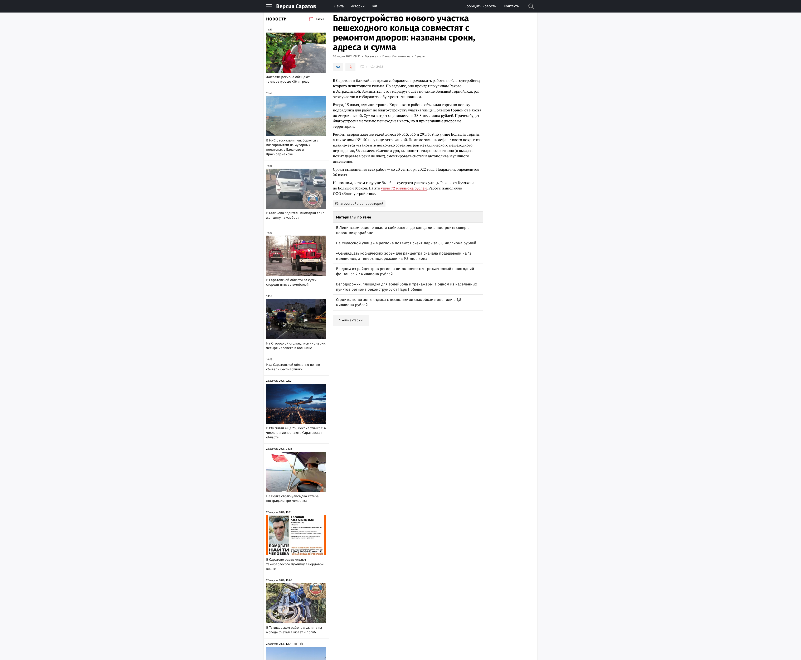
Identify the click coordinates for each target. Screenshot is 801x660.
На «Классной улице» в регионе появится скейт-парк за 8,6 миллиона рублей (406, 243)
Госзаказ (371, 56)
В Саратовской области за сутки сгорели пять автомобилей (291, 282)
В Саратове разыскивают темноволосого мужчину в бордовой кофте (295, 564)
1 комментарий (351, 320)
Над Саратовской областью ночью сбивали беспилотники (293, 367)
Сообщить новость (480, 6)
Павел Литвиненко (396, 56)
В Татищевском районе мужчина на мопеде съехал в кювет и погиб (294, 630)
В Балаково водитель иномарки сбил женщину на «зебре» (295, 215)
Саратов (296, 6)
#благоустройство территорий (359, 204)
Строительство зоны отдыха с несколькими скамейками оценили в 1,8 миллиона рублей (398, 302)
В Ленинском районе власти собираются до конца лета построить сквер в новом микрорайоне (403, 230)
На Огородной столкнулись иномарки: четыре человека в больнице (296, 345)
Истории (357, 6)
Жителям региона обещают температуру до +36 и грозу (288, 79)
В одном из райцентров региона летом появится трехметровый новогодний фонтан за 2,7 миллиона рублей (405, 271)
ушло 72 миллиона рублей (404, 188)
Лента (339, 6)
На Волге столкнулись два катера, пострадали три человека (293, 498)
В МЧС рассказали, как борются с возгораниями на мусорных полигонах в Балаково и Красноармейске (292, 147)
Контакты (511, 6)
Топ (374, 6)
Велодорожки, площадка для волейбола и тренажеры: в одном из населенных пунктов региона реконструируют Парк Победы (406, 287)
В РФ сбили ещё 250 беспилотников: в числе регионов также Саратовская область (296, 432)
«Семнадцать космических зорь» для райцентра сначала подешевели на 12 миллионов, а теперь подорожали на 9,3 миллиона (403, 256)
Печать (419, 56)
